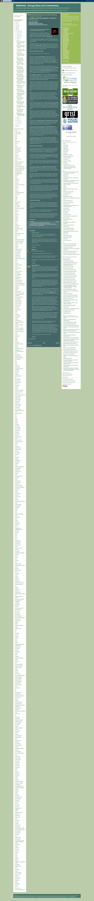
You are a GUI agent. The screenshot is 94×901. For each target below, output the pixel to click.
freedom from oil (18, 447)
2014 (16, 136)
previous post (49, 36)
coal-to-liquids (17, 315)
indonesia (17, 521)
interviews (17, 532)
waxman (16, 870)
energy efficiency (18, 396)
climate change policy (19, 297)
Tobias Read (17, 817)
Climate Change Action (67, 235)
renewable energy (18, 703)
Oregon (16, 642)
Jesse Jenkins (35, 265)
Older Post (58, 342)
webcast (16, 875)
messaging (17, 573)
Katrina (16, 546)
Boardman (17, 227)
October (18, 34)
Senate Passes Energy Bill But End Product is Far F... (20, 46)
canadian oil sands (18, 249)
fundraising (17, 454)
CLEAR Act (17, 288)
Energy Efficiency (65, 375)
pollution (16, 670)
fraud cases (17, 446)
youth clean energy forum (20, 889)
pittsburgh (17, 656)
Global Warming (72, 382)
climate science (18, 309)
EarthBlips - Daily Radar (67, 154)
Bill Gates (17, 214)
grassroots (17, 477)
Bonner (16, 231)
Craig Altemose (66, 28)
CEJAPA (16, 263)
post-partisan (17, 673)
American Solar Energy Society (69, 272)
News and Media (18, 615)
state (16, 770)
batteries (16, 203)
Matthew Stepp (65, 53)
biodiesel (16, 217)
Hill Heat (65, 187)
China (16, 269)
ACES (16, 146)
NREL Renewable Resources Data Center (71, 325)
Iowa (16, 533)
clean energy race (18, 281)
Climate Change (65, 382)
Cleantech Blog (66, 226)
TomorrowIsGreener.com (67, 200)
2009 (16, 26)
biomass (16, 220)
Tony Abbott (17, 820)
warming (16, 860)
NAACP (16, 587)
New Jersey (17, 611)
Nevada (16, 606)
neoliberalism (17, 604)
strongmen (17, 779)
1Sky (16, 135)
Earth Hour (17, 365)
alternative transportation (19, 166)
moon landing (17, 581)
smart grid (17, 749)
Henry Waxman (18, 493)
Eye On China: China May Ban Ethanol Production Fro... (20, 71)
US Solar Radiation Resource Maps (70, 322)
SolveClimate (65, 145)
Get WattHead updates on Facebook (70, 70)
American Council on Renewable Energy (70, 283)
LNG (16, 562)
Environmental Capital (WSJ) (68, 229)
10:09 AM (33, 336)
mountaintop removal (19, 584)
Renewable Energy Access (68, 156)
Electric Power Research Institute (69, 269)
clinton (16, 311)
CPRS (16, 337)
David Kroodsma (66, 44)
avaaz (16, 195)
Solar (70, 375)
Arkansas (17, 183)
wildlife (16, 881)
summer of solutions (19, 782)
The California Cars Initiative (68, 266)
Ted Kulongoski (18, 798)
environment (17, 407)
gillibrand (16, 463)
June (17, 40)
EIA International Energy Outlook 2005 (70, 350)
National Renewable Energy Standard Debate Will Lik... (19, 79)
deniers (16, 345)
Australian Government (19, 192)
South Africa (17, 765)
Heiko (33, 249)
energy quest (17, 401)
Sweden (16, 789)
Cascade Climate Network (20, 258)
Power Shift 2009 (18, 678)
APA (16, 176)
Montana (16, 579)
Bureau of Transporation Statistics (69, 252)
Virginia (16, 857)
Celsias (64, 185)
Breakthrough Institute (19, 241)
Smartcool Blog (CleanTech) (68, 228)
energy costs (17, 393)
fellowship (17, 432)
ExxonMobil (17, 425)
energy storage (18, 405)
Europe (16, 421)
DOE (16, 363)
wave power (17, 869)
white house (17, 878)
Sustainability (64, 384)
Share (58, 221)
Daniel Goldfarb (66, 38)
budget (16, 244)
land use (16, 557)
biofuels (16, 219)
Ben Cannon (17, 205)
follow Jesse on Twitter (73, 24)
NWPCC (16, 623)
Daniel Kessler (65, 41)
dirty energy (17, 354)
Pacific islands (18, 646)
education (17, 374)
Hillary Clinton (17, 496)
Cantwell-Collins (18, 250)
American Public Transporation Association (71, 308)
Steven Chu (17, 775)
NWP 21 (16, 622)
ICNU (16, 509)
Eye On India (17, 428)
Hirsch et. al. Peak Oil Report (68, 354)
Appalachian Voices (67, 313)
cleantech (17, 286)
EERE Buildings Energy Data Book (69, 343)
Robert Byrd (17, 716)
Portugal (16, 672)
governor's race (18, 471)
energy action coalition (19, 390)
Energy (63, 373)
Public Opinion (18, 683)
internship (17, 530)
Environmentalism (18, 413)
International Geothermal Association (70, 276)
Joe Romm (17, 540)
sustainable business (19, 786)
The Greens (17, 804)
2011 (16, 23)
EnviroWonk (65, 212)
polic (16, 662)
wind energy (17, 883)
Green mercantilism (18, 485)
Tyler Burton (65, 32)
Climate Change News (67, 237)
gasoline (16, 458)
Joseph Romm (18, 544)
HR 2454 (16, 499)
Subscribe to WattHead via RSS (69, 72)
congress (17, 326)
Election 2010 (17, 380)
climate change (18, 291)
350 (15, 139)
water (16, 867)
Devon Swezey (65, 55)
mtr (15, 585)
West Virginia (17, 877)
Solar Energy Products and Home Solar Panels (38, 24)
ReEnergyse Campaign (19, 695)
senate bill (17, 734)
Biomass (66, 377)
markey (16, 566)
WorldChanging (66, 149)
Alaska (16, 157)
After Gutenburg (66, 217)
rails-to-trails (17, 687)
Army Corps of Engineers (19, 184)
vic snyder (17, 850)
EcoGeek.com (66, 211)
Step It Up (17, 773)
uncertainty (17, 834)
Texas (16, 803)
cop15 (16, 334)
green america (17, 480)
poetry (16, 659)
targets (16, 792)
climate (16, 289)
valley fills (17, 847)
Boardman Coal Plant (19, 228)
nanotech (17, 590)
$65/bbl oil (52, 292)
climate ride (17, 306)
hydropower (17, 507)
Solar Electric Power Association (69, 274)
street (16, 778)
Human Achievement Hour (20, 501)
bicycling (16, 211)
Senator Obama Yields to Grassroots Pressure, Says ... (20, 86)
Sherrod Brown (18, 740)
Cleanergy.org (65, 176)
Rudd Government (18, 721)
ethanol (16, 419)
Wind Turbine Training (33, 22)
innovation (17, 524)
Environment (73, 380)
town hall (16, 821)
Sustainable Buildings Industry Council (70, 296)
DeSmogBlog (65, 174)
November (18, 32)
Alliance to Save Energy (67, 293)
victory (16, 853)
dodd (16, 362)
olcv (16, 639)
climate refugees (18, 303)
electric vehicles (18, 382)
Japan (16, 537)
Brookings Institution (19, 242)
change (16, 266)
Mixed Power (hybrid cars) (68, 268)
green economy (18, 482)
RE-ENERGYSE (18, 692)
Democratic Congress (19, 343)
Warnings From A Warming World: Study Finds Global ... (20, 75)
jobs (16, 538)
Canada (16, 247)
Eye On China (17, 427)
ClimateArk (65, 238)
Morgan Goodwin (66, 39)
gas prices (17, 457)
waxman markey (18, 872)
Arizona (16, 181)
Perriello (16, 653)
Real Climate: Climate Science (69, 165)
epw (16, 416)
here (36, 45)
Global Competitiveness (19, 466)
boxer (16, 236)
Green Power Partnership (19, 487)
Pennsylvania (17, 651)
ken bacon (17, 549)
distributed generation (19, 357)
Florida (16, 438)
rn (15, 715)
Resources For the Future (68, 298)
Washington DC (18, 866)
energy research (18, 404)
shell (16, 738)
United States (17, 844)
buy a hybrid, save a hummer (46, 69)
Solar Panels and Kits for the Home (36, 23)
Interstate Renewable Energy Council (70, 262)
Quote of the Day (18, 684)
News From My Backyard (20, 617)
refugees (16, 700)
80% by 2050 (17, 141)
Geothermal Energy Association (69, 279)
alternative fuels (18, 165)
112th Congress (18, 133)
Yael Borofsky (65, 30)
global (16, 465)
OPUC (16, 641)
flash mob (17, 435)
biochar (16, 216)
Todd (16, 818)
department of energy (19, 348)
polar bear (17, 661)
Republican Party (18, 707)
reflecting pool (17, 697)
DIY (16, 360)
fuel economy (17, 452)
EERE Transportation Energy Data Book (70, 341)
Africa (16, 154)
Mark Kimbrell (65, 42)
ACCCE (16, 143)
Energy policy (17, 397)
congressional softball (19, 328)
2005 (16, 126)
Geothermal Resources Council (69, 277)
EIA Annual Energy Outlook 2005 (69, 347)
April (17, 118)
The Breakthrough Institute (68, 260)
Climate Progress (18, 301)
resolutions (17, 709)
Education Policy (18, 375)
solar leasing (17, 760)
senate (16, 732)
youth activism (18, 888)
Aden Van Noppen (66, 58)
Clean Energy (17, 275)
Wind (63, 377)
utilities (16, 846)
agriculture (17, 155)
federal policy (17, 430)
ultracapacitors (18, 832)
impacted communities (19, 513)
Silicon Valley (17, 743)
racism (16, 686)
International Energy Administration (69, 243)
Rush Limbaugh (18, 723)
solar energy (17, 756)
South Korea (17, 767)
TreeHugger (65, 148)
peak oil (16, 650)
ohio (16, 630)
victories (16, 852)
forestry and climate (19, 441)
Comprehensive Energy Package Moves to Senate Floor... (20, 94)
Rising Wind (65, 220)
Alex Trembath (65, 56)
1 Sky (16, 130)
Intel (16, 526)
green (16, 479)
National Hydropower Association (69, 282)
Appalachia (17, 179)
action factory (17, 149)
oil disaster (17, 633)
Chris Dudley (17, 272)
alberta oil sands (18, 158)
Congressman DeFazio (19, 329)
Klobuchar (17, 554)
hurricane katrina (18, 504)
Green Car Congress (67, 160)
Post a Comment (32, 338)
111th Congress (18, 132)
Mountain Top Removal (19, 582)
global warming (18, 468)
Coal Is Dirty (65, 151)
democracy (17, 342)
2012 (16, 22)
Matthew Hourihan (66, 40)
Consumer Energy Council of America (70, 295)
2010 (16, 25)
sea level (16, 729)
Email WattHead (65, 61)
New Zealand (17, 614)
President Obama (18, 681)
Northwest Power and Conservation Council (71, 254)
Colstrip (16, 319)
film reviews (17, 433)
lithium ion (17, 560)
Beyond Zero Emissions (19, 208)
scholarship (17, 724)
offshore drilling (18, 628)
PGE (16, 654)
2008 (16, 28)
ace (15, 144)
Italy (16, 535)
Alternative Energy (68, 373)
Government (17, 469)
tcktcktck (17, 793)
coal (16, 312)
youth (16, 886)
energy (16, 388)
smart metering (18, 751)
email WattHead (17, 16)
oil (15, 631)
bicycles (16, 209)
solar (16, 754)
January (18, 123)
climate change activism (19, 292)
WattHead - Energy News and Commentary (37, 5)
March (17, 120)
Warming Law (65, 194)
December (18, 31)
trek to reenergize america (20, 829)
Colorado (16, 317)
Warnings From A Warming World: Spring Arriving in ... (20, 67)
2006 (16, 125)
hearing (16, 491)
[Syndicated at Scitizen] (67, 129)
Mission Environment (67, 240)
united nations (17, 839)
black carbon (17, 225)
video (16, 855)
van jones (17, 849)
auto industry (17, 194)
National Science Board (19, 599)
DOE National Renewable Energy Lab (70, 251)
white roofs (17, 880)
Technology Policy (18, 797)
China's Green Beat (67, 214)
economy (17, 372)
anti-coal (16, 175)
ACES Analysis (18, 147)
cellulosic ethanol (18, 264)
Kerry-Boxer (17, 551)
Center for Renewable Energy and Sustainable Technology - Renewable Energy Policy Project (70, 286)
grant (16, 474)
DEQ (16, 352)
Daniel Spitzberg (66, 52)
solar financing (18, 757)
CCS (16, 261)
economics (17, 371)
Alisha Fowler (65, 35)
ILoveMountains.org (67, 311)
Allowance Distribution (19, 161)
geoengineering (18, 460)
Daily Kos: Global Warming (68, 202)
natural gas (17, 603)
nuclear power (17, 620)
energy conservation (19, 391)
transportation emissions (19, 828)
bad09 (16, 198)
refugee (16, 698)
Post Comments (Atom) (37, 345)
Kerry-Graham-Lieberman (19, 552)
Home (44, 342)
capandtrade (17, 253)
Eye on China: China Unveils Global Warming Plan (20, 110)
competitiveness (18, 320)
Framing (16, 443)
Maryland (17, 568)
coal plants (17, 314)
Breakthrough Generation (19, 239)
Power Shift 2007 (18, 676)
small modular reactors (19, 748)
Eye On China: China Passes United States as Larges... (20, 50)
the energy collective (71, 132)
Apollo (16, 178)
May (17, 117)
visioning (16, 858)
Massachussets (18, 570)
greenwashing (17, 488)
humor (16, 502)
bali (15, 200)
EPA (16, 414)
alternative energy (18, 163)
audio (16, 189)
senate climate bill (18, 735)
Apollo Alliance (66, 306)
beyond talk (17, 206)
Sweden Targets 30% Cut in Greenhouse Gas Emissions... (20, 102)
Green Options (66, 208)
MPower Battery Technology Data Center (71, 337)
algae (16, 160)
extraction (17, 424)
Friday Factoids (18, 449)
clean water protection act (20, 284)
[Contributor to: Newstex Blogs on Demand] (72, 129)
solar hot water (18, 759)
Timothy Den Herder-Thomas (68, 33)
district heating (18, 359)
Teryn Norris (17, 801)
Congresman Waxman (19, 324)
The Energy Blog (66, 203)
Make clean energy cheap (20, 565)
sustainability (17, 784)
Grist (64, 143)
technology (17, 795)
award (16, 197)
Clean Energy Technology (20, 283)
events (16, 422)
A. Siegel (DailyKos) (67, 193)
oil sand (16, 634)
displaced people (18, 355)
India (16, 518)
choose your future (18, 271)
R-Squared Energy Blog (67, 219)
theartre (16, 810)
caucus (16, 260)
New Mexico (17, 612)
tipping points (17, 815)
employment (17, 385)
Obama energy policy (19, 625)
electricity (17, 383)
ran (15, 689)
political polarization (18, 665)
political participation (19, 664)
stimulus (16, 776)
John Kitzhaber (18, 541)
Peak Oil (69, 384)
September (18, 35)
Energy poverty (18, 399)
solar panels (17, 762)
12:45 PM (34, 247)
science (16, 726)
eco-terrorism (17, 366)
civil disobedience (18, 274)
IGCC (16, 512)
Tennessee (17, 800)
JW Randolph (65, 50)
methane (16, 574)
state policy (17, 771)
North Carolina (17, 619)
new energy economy (19, 608)
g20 (15, 455)
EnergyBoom (65, 146)
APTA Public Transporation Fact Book (70, 352)
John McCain (17, 543)
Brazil (16, 238)
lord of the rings (18, 563)
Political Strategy (18, 667)
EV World (65, 162)
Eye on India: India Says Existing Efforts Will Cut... (20, 106)
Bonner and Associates (19, 233)
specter (16, 768)
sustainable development (19, 787)
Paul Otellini (17, 648)
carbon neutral (17, 255)
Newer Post (30, 342)
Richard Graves (66, 36)
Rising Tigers (17, 713)
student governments (19, 781)
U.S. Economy (18, 831)
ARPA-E (16, 186)
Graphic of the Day (18, 476)
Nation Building (18, 592)
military (16, 576)
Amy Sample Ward (66, 51)
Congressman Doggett (19, 331)
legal (16, 559)
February (18, 121)
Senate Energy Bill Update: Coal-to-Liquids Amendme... (20, 59)
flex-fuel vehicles (18, 436)
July (17, 38)
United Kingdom (18, 837)
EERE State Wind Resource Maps (69, 323)
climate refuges (18, 304)
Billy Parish (65, 47)
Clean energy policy (18, 280)
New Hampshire (18, 609)
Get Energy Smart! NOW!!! (68, 191)
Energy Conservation (66, 380)
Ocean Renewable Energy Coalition (69, 280)
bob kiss (16, 230)
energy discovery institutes (20, 394)
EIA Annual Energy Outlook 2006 (69, 349)
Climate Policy (18, 298)
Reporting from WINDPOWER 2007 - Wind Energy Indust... (20, 114)
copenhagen (17, 335)
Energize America (66, 259)
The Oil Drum (65, 159)
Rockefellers (17, 718)
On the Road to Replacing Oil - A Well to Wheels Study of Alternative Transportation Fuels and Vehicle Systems (71, 369)
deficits (16, 340)
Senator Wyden (18, 737)
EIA (16, 377)
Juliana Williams (66, 57)
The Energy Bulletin (67, 157)
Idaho (16, 510)
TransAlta (17, 823)
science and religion (19, 727)
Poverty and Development (20, 675)
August (17, 37)
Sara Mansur (65, 45)
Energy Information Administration (69, 245)
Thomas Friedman (18, 812)
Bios (16, 222)
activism (16, 152)
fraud (16, 444)
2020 (16, 138)
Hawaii (16, 490)
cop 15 (16, 332)
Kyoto (16, 555)
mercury (16, 571)
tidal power (17, 813)
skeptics (16, 746)
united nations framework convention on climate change (19, 841)
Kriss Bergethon (66, 29)
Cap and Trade (18, 252)
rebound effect (17, 694)
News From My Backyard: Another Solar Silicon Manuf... (20, 90)
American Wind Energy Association (69, 271)
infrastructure (17, 523)
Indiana (16, 520)
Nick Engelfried (66, 34)
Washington (17, 864)
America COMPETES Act (20, 168)
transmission (17, 826)
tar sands (17, 790)
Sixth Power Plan (18, 745)
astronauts (17, 187)
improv (16, 515)
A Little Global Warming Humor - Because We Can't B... (20, 82)
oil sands (16, 636)
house (16, 498)
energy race (17, 402)
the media (17, 806)
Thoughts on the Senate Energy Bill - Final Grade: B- (20, 42)
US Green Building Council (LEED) (69, 289)
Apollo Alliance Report (67, 358)
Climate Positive (18, 300)
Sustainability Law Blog (67, 196)
